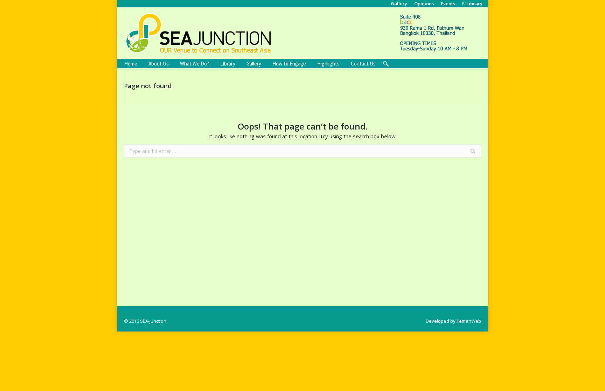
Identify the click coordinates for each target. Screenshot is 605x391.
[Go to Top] (593, 379)
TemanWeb (469, 321)
